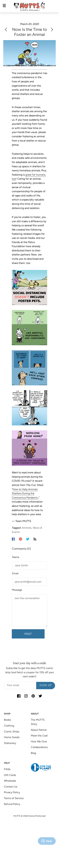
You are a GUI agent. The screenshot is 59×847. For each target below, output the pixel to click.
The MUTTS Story (38, 722)
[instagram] (26, 696)
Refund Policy (12, 804)
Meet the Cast (39, 735)
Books (7, 719)
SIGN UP (45, 685)
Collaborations (39, 747)
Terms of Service (14, 798)
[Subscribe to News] (35, 539)
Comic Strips (11, 731)
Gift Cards (10, 775)
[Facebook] (13, 539)
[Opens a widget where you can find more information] (47, 841)
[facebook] (18, 696)
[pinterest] (33, 696)
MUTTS (16, 816)
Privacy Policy (12, 792)
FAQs (7, 769)
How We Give (39, 741)
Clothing (9, 725)
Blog (33, 753)
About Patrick (39, 729)
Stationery (10, 743)
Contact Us (10, 786)
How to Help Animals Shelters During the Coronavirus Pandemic (25, 493)
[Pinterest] (20, 539)
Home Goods (11, 737)
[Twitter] (27, 539)
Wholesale (10, 780)
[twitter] (40, 696)
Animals (26, 527)
